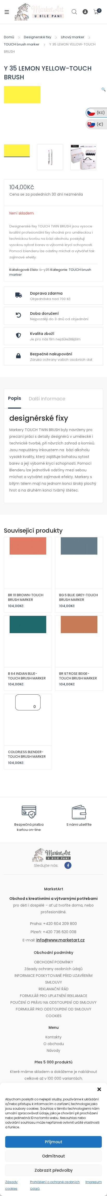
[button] (99, 1089)
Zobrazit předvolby (54, 1170)
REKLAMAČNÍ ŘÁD (54, 989)
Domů (9, 37)
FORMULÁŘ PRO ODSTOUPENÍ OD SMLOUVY (53, 1009)
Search (74, 11)
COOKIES (54, 1015)
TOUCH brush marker (21, 44)
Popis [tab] (14, 398)
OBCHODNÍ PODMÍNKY (53, 962)
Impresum (93, 1182)
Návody (53, 1050)
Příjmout (53, 1142)
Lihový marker (72, 37)
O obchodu (53, 1043)
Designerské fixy (37, 37)
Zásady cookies (11, 1185)
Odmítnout (53, 1156)
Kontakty (53, 1037)
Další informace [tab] (47, 398)
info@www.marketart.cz (60, 940)
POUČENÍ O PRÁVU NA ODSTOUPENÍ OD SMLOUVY (53, 1002)
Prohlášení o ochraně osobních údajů (55, 1185)
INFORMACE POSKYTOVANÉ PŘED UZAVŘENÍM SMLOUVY (53, 979)
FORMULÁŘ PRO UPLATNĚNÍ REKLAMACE (53, 995)
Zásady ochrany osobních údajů (53, 968)
